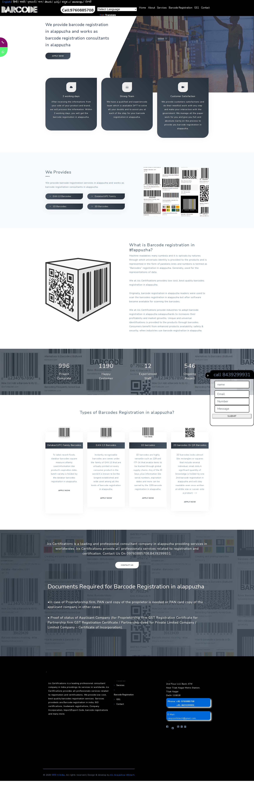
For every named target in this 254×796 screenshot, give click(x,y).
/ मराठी (21, 2)
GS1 (196, 7)
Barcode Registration (180, 7)
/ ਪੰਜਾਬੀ (87, 2)
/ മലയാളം (76, 2)
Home (142, 7)
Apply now (58, 56)
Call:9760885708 (78, 10)
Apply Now (190, 502)
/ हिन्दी (14, 2)
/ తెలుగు (47, 2)
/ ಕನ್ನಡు (65, 2)
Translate (110, 15)
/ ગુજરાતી (30, 2)
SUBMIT (232, 416)
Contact (205, 7)
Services (162, 7)
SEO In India (58, 775)
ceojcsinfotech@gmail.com (182, 718)
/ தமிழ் (56, 2)
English (6, 2)
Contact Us (127, 565)
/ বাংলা (39, 2)
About (151, 7)
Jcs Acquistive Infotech (122, 775)
